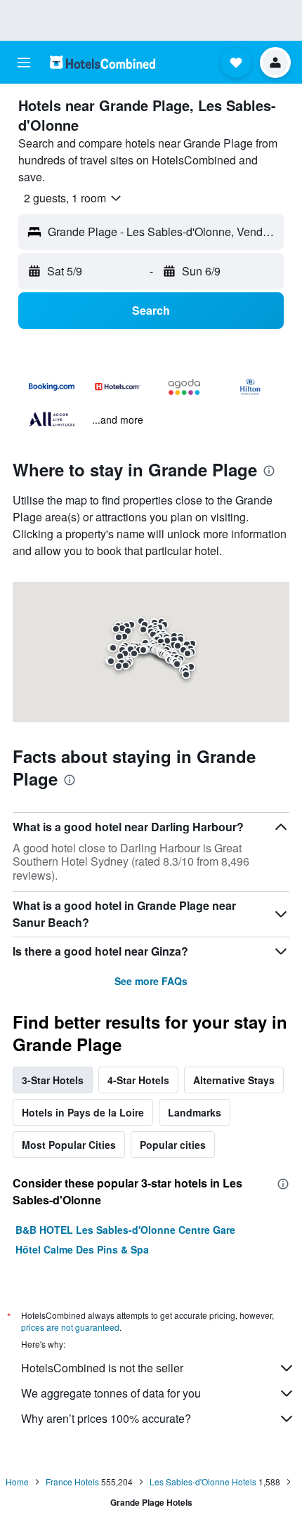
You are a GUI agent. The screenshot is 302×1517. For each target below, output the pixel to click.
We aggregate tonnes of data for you (111, 1393)
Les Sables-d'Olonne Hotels (203, 1481)
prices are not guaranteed (70, 1327)
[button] (23, 62)
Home (17, 1481)
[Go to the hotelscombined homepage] (102, 62)
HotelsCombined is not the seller (102, 1368)
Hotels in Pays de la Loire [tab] (83, 1112)
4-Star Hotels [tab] (138, 1080)
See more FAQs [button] (151, 981)
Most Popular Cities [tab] (69, 1145)
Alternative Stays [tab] (234, 1080)
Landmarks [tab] (194, 1112)
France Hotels (72, 1481)
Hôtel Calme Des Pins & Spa (82, 1249)
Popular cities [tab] (173, 1145)
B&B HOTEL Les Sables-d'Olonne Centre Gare (125, 1230)
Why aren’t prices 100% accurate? (106, 1418)
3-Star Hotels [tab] (53, 1080)
